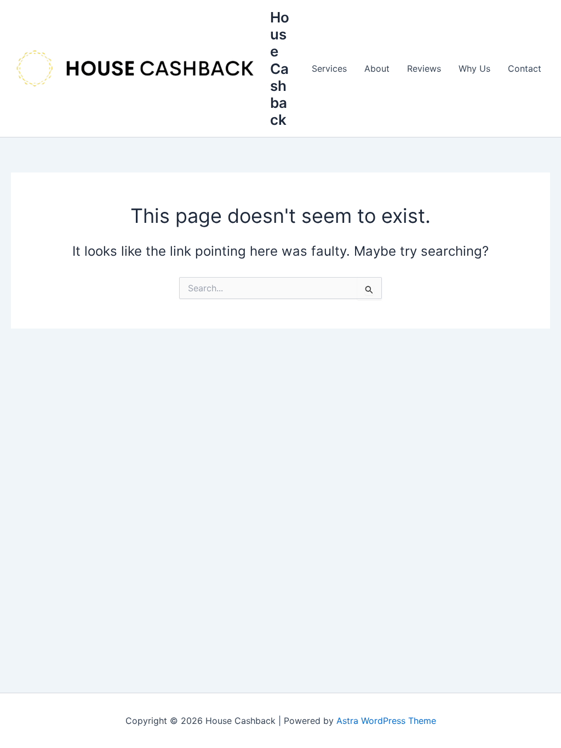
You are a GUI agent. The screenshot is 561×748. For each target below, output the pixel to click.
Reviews (424, 68)
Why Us (474, 68)
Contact (524, 68)
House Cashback (279, 68)
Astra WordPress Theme (386, 720)
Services (329, 68)
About (377, 68)
